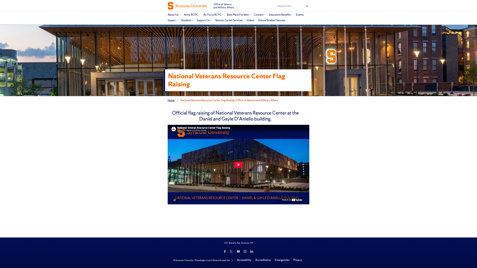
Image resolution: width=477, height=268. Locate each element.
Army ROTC (191, 15)
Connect (259, 15)
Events (300, 15)
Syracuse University (185, 260)
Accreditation (263, 260)
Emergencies (282, 260)
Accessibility (244, 260)
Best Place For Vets (238, 15)
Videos (250, 20)
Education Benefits (280, 15)
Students (186, 20)
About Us (173, 15)
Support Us (203, 20)
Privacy (297, 260)
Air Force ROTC (212, 15)
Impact (172, 20)
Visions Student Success (271, 20)
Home (171, 100)
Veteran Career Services (229, 20)
